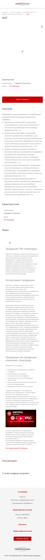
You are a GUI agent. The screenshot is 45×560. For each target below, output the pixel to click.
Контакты (22, 525)
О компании (22, 492)
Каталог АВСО (22, 518)
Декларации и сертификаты (22, 503)
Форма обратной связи (22, 531)
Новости (23, 497)
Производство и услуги (22, 510)
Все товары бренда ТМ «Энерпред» (17, 448)
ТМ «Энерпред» (14, 86)
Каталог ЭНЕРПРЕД (22, 515)
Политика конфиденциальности (22, 500)
